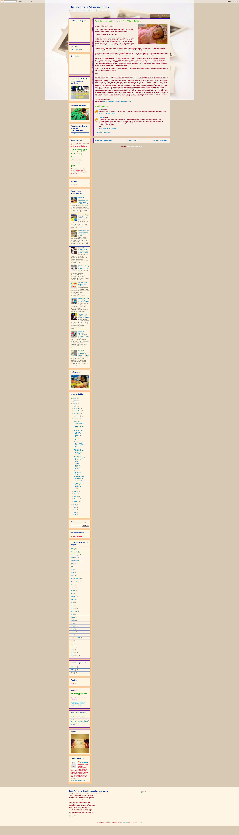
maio (76, 493)
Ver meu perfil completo (78, 780)
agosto (76, 418)
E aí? (75, 439)
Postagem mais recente (103, 140)
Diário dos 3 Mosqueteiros (89, 7)
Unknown (102, 117)
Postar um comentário (103, 132)
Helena (124, 101)
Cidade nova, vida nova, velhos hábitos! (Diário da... (79, 444)
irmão (72, 602)
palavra (73, 626)
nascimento (74, 611)
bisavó (73, 575)
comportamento (75, 578)
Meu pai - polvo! (78, 480)
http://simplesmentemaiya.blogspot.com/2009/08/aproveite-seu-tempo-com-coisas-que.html (80, 722)
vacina (73, 649)
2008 (74, 507)
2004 (74, 514)
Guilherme (74, 667)
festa (72, 593)
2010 (103, 101)
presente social (75, 638)
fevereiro (77, 498)
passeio (73, 632)
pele (72, 635)
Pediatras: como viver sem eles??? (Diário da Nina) (79, 425)
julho (75, 421)
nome (72, 614)
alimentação (74, 552)
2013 (74, 398)
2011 (74, 403)
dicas (72, 584)
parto (72, 629)
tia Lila (129, 101)
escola (73, 587)
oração (73, 617)
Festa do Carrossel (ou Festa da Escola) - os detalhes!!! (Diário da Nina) (83, 200)
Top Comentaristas (76, 133)
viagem (73, 652)
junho (76, 491)
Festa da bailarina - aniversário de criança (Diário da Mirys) (83, 335)
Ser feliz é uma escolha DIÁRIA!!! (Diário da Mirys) (78, 433)
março (76, 496)
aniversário (74, 557)
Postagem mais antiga (160, 140)
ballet (72, 569)
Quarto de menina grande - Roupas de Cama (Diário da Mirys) (83, 250)
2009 (74, 504)
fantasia (73, 590)
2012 (74, 401)
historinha (73, 599)
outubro (76, 413)
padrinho (73, 620)
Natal (72, 549)
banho (72, 572)
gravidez (73, 596)
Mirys (72, 673)
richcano (125, 822)
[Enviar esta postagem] (114, 99)
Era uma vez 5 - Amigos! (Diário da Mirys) (83, 284)
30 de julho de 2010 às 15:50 (107, 114)
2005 (74, 512)
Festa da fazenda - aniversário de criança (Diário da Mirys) (83, 233)
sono (72, 641)
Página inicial (132, 140)
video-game (74, 655)
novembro (77, 411)
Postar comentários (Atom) (134, 146)
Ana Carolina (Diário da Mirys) (78, 472)
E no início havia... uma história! (79, 477)
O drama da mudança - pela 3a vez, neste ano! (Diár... (79, 451)
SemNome (85, 133)
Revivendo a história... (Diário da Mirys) (77, 466)
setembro (77, 416)
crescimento (118, 101)
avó (72, 563)
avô (72, 566)
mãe (72, 605)
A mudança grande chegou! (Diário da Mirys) (79, 459)
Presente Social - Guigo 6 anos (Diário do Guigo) (79, 485)
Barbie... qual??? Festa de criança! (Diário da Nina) (83, 267)
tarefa (72, 646)
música (73, 608)
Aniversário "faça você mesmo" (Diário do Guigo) (83, 216)
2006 (74, 509)
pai (71, 623)
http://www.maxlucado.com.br (79, 717)
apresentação (75, 560)
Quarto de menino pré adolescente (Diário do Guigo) (83, 353)
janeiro (76, 501)
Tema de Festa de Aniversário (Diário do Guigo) (83, 315)
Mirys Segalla (84, 762)
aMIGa (101, 109)
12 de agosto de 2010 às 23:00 (107, 128)
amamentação (110, 101)
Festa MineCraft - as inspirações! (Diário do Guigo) (83, 300)
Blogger (140, 822)
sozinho (73, 644)
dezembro (77, 408)
